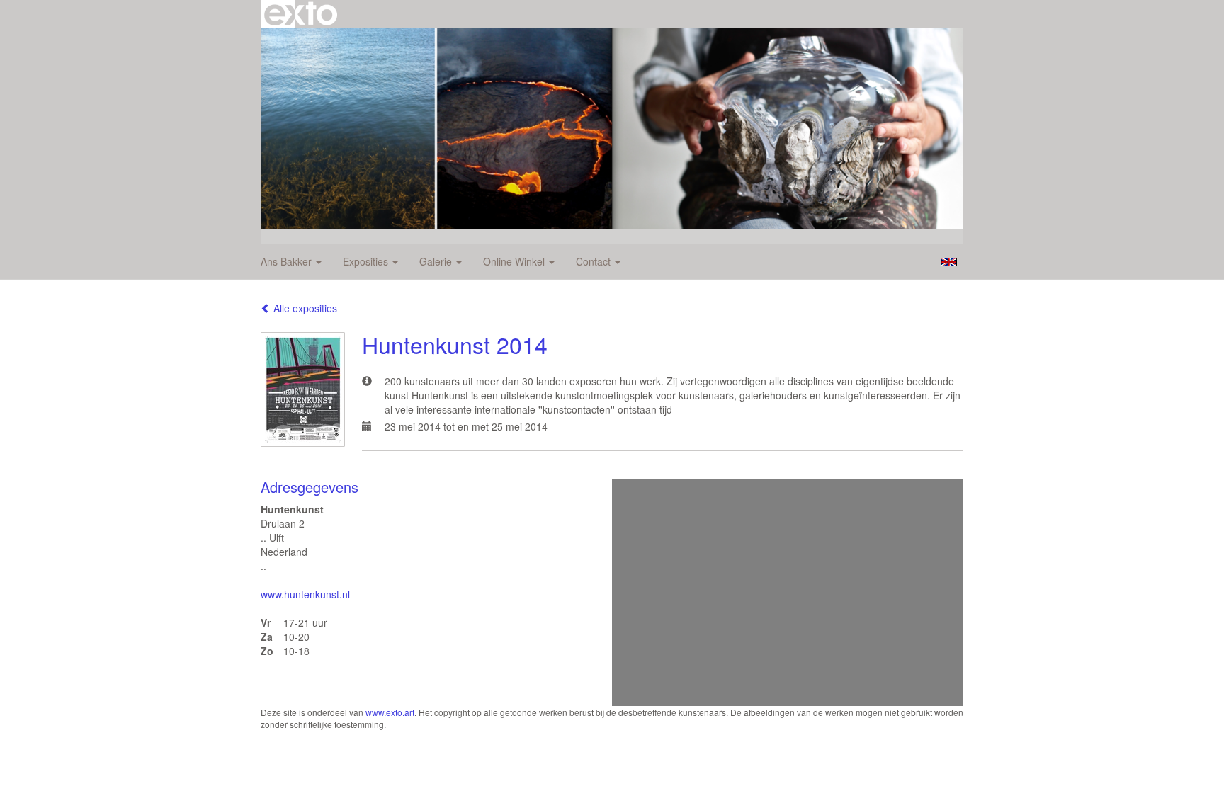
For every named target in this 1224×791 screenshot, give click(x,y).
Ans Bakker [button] (287, 261)
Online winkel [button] (515, 261)
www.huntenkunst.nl (305, 594)
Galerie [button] (437, 261)
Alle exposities (304, 308)
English (949, 262)
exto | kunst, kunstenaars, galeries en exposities (301, 14)
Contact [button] (594, 261)
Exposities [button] (367, 261)
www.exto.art (390, 712)
